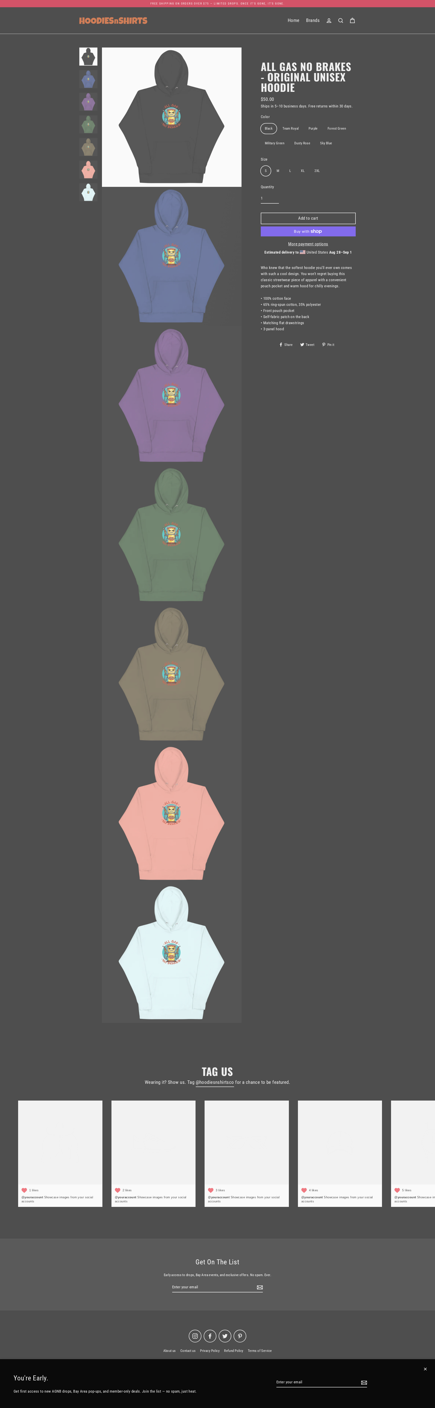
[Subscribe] (363, 1382)
